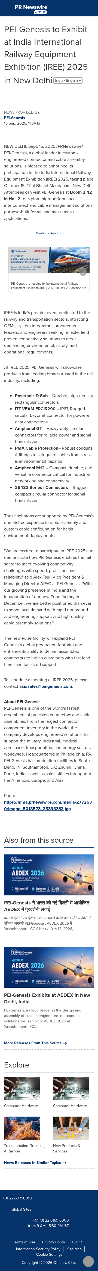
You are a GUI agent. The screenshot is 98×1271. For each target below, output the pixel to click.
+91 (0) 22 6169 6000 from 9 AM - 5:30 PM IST (48, 1223)
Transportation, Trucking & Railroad (24, 1148)
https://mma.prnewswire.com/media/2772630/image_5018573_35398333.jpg (48, 805)
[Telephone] (91, 8)
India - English (67, 80)
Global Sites (21, 1209)
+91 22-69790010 (17, 1198)
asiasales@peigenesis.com (45, 686)
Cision (58, 1263)
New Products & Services (66, 1148)
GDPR (77, 1242)
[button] (49, 260)
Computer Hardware (21, 1106)
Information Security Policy (38, 1249)
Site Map (74, 1249)
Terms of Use (24, 1242)
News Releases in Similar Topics (32, 1163)
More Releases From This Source (33, 1043)
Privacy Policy (53, 1242)
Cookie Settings (49, 1254)
